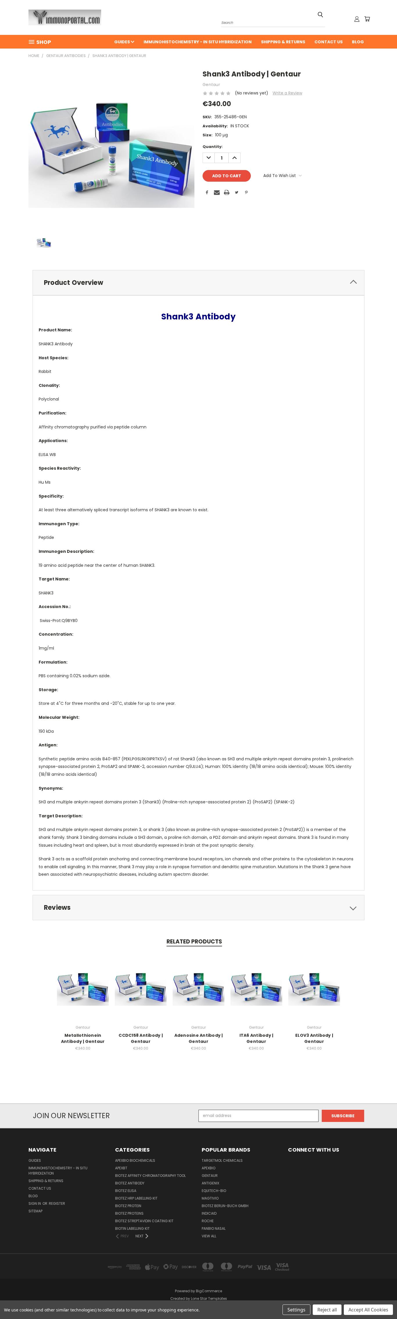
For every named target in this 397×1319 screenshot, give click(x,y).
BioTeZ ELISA (125, 1190)
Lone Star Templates (209, 1298)
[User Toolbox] (357, 19)
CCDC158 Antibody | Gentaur (141, 1038)
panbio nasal (214, 1228)
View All (209, 1236)
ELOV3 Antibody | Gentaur (314, 1038)
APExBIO (208, 1168)
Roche (208, 1220)
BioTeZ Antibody (129, 1183)
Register (57, 1203)
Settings (296, 1310)
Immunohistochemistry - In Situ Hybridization (198, 42)
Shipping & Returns (283, 42)
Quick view (83, 980)
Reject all (327, 1310)
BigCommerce (209, 1290)
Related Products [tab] (194, 942)
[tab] (198, 282)
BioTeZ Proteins (129, 1213)
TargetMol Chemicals (222, 1160)
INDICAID (209, 1213)
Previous (382, 1301)
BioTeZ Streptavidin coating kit (144, 1220)
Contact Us (328, 42)
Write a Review (287, 93)
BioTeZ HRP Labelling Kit (136, 1198)
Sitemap (35, 1211)
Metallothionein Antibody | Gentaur (83, 1038)
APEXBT (121, 1168)
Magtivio (210, 1198)
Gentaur (210, 1175)
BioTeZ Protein (128, 1205)
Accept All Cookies (368, 1310)
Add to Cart (83, 991)
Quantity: (213, 146)
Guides (122, 42)
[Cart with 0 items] (367, 19)
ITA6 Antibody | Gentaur (256, 1038)
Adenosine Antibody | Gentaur (198, 1038)
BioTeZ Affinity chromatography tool (150, 1175)
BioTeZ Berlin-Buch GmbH (225, 1205)
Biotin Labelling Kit (132, 1228)
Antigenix (210, 1183)
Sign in (35, 1203)
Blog (358, 42)
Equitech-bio (214, 1190)
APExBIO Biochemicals (135, 1160)
